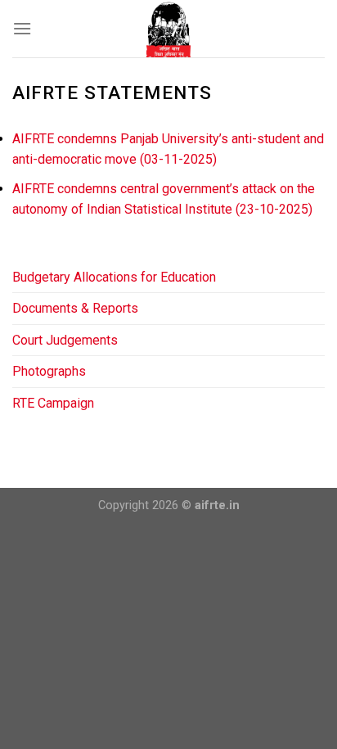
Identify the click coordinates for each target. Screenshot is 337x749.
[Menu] (22, 28)
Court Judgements (65, 340)
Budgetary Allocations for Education (114, 277)
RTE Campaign (53, 403)
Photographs (49, 371)
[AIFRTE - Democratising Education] (169, 28)
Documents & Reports (75, 308)
